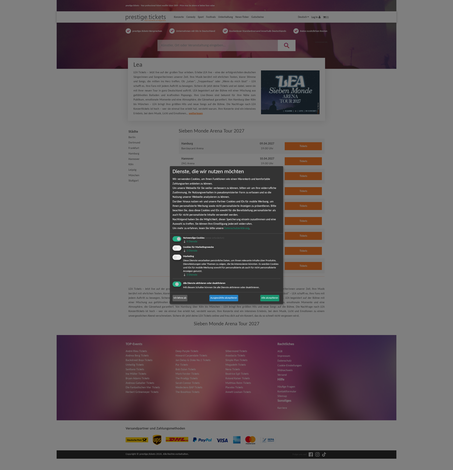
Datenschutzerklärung (236, 228)
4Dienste (190, 241)
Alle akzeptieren (269, 298)
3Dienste (190, 250)
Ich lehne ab (180, 298)
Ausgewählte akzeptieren (223, 298)
